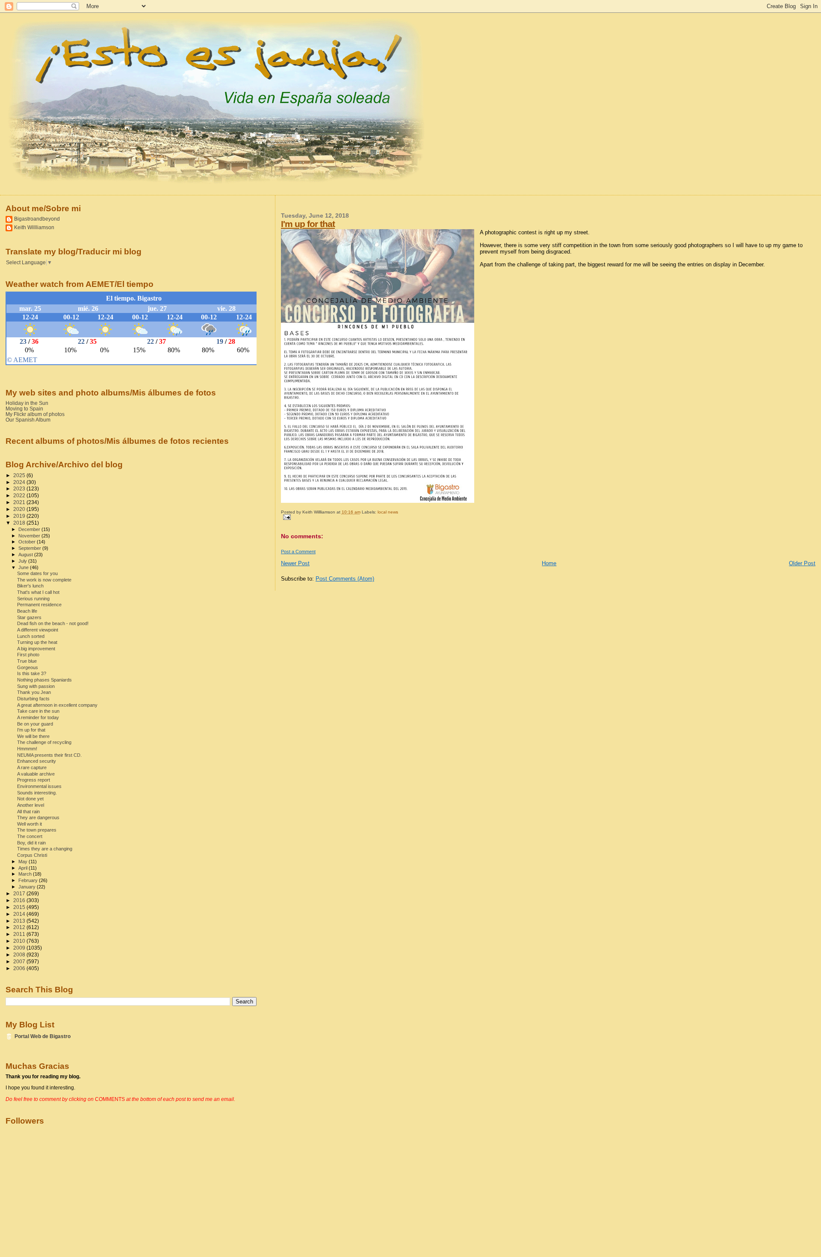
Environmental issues (39, 786)
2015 (20, 907)
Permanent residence (39, 604)
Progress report (33, 779)
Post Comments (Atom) (345, 578)
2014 (20, 914)
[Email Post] (286, 516)
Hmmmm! (27, 748)
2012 (20, 927)
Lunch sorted (30, 636)
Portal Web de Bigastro (43, 1036)
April (23, 867)
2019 (20, 516)
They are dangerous (38, 817)
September (30, 548)
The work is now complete (44, 579)
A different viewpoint (37, 629)
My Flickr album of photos (35, 414)
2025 (20, 475)
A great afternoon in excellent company (57, 705)
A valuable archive (36, 773)
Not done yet (30, 798)
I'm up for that (308, 224)
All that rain (28, 811)
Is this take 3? (31, 673)
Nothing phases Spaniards (44, 679)
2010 (20, 941)
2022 (20, 495)
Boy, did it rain (31, 842)
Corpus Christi (32, 855)
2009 (20, 947)
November (29, 535)
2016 (20, 900)
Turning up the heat (37, 642)
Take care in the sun (38, 711)
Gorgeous (27, 667)
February (28, 880)
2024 (20, 482)
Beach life (27, 611)
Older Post (802, 563)
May (23, 861)
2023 (20, 488)
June (24, 567)
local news (388, 512)
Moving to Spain (24, 408)
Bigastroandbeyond (37, 218)
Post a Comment (298, 551)
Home (549, 563)
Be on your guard (35, 723)
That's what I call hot (38, 592)
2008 (20, 954)
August (26, 554)
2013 (20, 921)
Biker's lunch (30, 585)
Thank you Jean (34, 692)
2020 (20, 509)
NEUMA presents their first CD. (49, 755)
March (25, 873)
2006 (20, 968)
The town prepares (36, 829)
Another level (30, 805)
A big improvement (36, 648)
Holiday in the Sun (27, 403)
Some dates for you (37, 573)
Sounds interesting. (37, 792)
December (29, 529)
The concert (29, 836)
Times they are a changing (44, 848)
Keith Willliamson (34, 227)
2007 (20, 961)
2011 (20, 934)
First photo (28, 654)
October (27, 541)
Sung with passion (36, 686)
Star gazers (29, 617)
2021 (20, 502)
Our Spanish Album (28, 419)
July (23, 561)
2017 (20, 893)
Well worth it (29, 823)
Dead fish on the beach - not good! (53, 623)
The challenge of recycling (44, 742)
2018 (20, 522)
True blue (27, 661)
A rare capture (32, 767)
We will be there (33, 736)
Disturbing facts (33, 698)
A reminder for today (38, 717)
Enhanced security (36, 761)
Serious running (33, 598)
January (27, 886)
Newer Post (295, 563)
